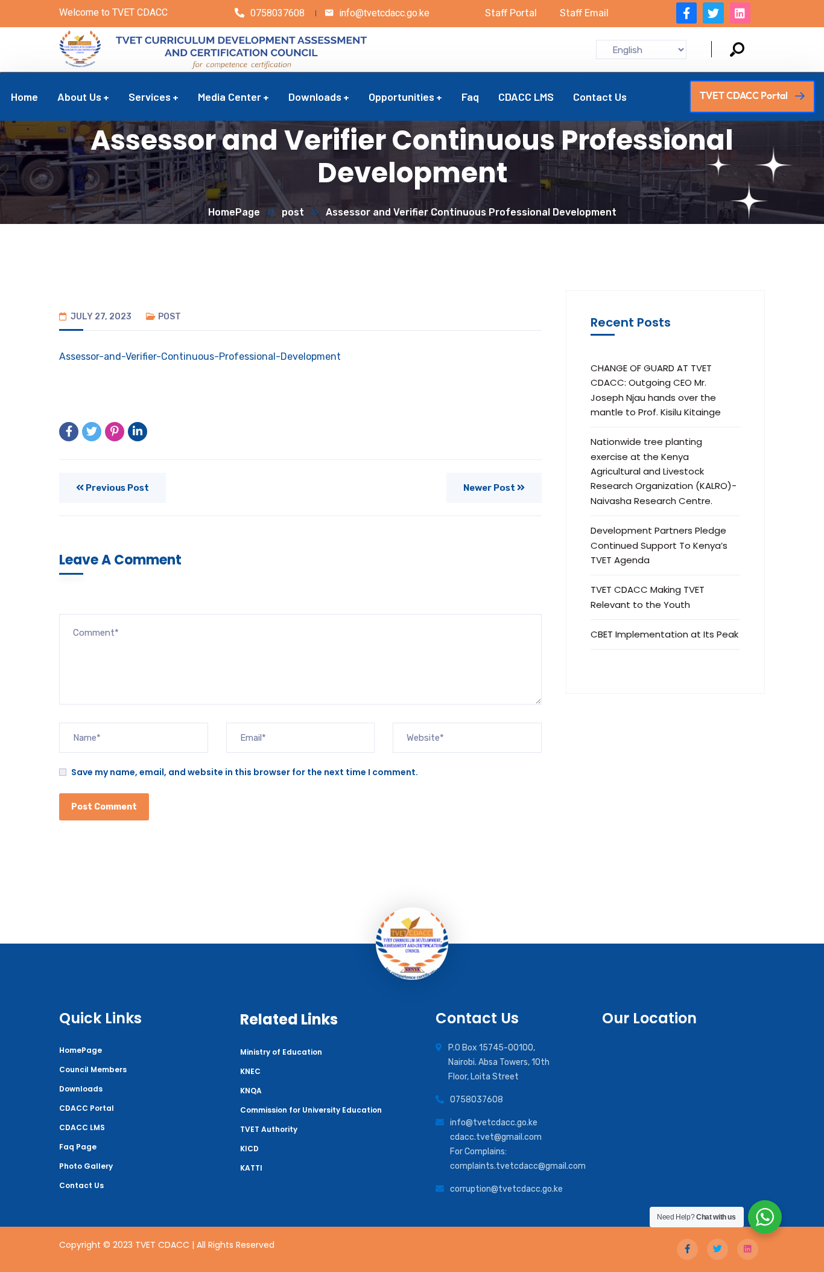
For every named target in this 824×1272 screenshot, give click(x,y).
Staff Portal (511, 13)
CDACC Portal (86, 1108)
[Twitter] (713, 12)
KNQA (251, 1090)
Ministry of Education (281, 1052)
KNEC (250, 1071)
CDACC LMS (82, 1127)
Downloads (81, 1089)
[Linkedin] (740, 12)
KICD (249, 1148)
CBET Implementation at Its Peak (664, 634)
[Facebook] (68, 431)
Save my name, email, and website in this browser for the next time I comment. (244, 772)
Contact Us (81, 1185)
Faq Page (78, 1147)
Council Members (93, 1069)
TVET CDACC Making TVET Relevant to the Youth (648, 596)
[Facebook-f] (686, 12)
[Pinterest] (114, 431)
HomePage (234, 212)
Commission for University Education (311, 1110)
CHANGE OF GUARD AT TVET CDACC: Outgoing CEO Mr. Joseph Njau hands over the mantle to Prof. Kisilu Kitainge (656, 390)
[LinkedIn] (137, 431)
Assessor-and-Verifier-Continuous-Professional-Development (200, 356)
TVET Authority (268, 1129)
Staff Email (584, 13)
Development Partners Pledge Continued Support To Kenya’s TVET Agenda (659, 545)
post (293, 212)
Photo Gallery (86, 1166)
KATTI (251, 1168)
